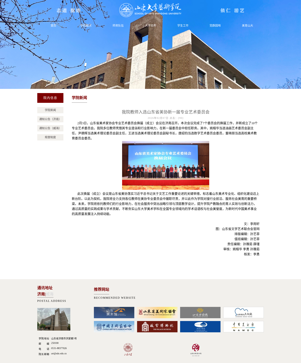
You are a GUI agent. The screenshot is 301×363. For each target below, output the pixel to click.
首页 (53, 25)
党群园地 (215, 25)
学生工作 (182, 25)
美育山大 (247, 25)
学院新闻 (50, 110)
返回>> (254, 98)
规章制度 (50, 137)
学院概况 (85, 25)
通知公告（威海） (50, 128)
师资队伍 (118, 25)
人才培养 (150, 25)
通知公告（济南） (50, 119)
